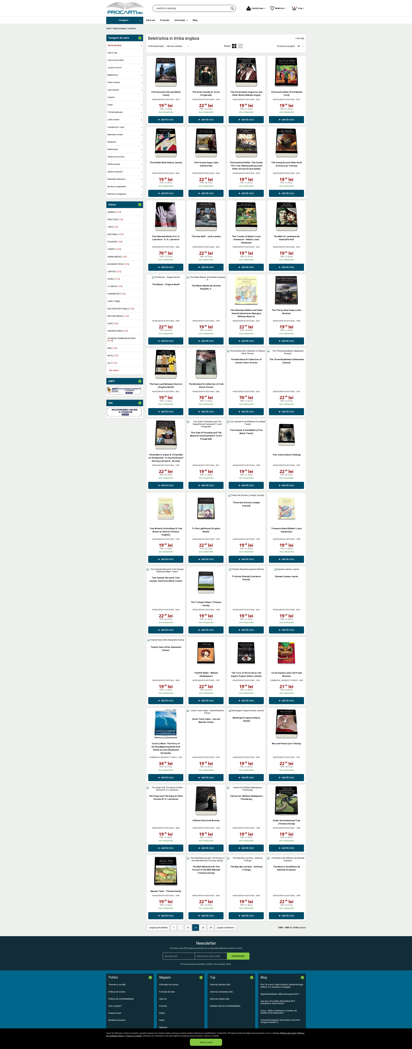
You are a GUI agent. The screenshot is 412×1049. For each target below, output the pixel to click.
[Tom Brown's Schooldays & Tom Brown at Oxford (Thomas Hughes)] (165, 522)
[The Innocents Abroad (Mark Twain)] (165, 86)
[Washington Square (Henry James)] (246, 710)
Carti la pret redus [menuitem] (116, 60)
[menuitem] (124, 20)
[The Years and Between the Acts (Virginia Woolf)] (165, 378)
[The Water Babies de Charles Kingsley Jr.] (206, 279)
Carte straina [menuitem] (114, 45)
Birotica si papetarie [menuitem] (117, 186)
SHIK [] (113, 323)
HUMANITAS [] (116, 294)
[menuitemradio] (240, 46)
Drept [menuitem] (110, 105)
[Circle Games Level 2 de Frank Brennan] (286, 667)
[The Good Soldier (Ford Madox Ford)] (286, 86)
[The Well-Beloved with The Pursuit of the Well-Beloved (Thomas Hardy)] (206, 860)
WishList (279, 8)
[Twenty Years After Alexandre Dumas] (165, 640)
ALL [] (112, 363)
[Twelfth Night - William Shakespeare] (206, 667)
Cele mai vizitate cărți (219, 999)
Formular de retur (167, 992)
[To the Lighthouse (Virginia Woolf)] (206, 522)
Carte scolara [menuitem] (114, 82)
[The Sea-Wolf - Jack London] (206, 230)
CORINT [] (114, 249)
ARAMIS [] (114, 212)
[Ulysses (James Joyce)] (286, 569)
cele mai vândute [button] (174, 46)
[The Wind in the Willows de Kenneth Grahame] (286, 860)
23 (203, 927)
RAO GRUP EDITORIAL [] (121, 308)
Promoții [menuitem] (164, 20)
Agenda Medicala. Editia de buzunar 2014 (280, 994)
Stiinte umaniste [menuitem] (115, 171)
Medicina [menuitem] (112, 142)
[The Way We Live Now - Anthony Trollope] (246, 860)
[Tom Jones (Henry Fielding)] (286, 448)
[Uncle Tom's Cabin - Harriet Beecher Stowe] (206, 713)
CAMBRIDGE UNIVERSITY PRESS (284, 680)
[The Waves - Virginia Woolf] (166, 277)
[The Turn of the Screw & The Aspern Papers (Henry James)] (246, 667)
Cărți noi (163, 999)
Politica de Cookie (288, 1032)
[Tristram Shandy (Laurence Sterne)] (246, 569)
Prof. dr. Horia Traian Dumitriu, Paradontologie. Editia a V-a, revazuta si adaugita (282, 985)
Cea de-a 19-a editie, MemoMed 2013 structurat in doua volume (278, 1002)
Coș (298, 8)
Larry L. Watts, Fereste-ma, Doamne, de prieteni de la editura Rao (279, 1011)
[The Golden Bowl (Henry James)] (165, 156)
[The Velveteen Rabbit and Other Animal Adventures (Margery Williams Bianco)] (246, 304)
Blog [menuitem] (195, 20)
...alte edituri (113, 370)
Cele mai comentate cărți (221, 992)
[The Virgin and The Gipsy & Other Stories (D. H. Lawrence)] (166, 790)
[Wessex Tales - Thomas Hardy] (165, 885)
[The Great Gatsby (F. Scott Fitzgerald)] (206, 86)
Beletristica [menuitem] (113, 75)
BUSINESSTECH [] (118, 264)
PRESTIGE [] (115, 219)
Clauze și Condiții (134, 1035)
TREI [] (113, 227)
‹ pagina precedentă (158, 927)
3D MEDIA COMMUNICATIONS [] (122, 339)
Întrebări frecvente (116, 1020)
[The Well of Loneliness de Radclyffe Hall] (286, 230)
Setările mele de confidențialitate (225, 1006)
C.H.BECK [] (115, 286)
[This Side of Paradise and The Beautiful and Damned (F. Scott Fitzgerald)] (206, 426)
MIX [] (112, 348)
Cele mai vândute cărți (220, 984)
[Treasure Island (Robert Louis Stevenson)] (286, 522)
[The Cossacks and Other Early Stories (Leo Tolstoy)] (286, 156)
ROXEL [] (114, 279)
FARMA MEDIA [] (117, 256)
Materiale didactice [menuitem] (116, 179)
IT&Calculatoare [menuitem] (115, 112)
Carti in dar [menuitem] (112, 53)
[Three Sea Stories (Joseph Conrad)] (246, 495)
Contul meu (257, 8)
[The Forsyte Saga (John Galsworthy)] (206, 156)
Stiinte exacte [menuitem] (114, 164)
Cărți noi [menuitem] (150, 20)
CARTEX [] (114, 271)
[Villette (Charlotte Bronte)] (206, 814)
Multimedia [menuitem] (113, 149)
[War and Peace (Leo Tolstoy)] (286, 737)
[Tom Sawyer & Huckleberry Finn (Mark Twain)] (246, 424)
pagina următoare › (226, 927)
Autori (162, 1020)
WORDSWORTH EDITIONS (163, 100)
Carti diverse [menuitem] (113, 90)
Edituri (162, 1013)
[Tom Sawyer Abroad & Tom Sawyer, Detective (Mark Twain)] (166, 571)
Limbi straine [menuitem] (113, 119)
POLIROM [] (115, 242)
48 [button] (298, 46)
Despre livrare (114, 1013)
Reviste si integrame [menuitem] (117, 194)
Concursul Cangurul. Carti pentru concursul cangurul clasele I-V (280, 1021)
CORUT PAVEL (114, 301)
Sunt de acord (206, 1042)
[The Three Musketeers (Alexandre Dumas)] (286, 353)
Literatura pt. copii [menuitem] (116, 127)
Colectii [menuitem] (111, 97)
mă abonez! (238, 956)
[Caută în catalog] (232, 8)
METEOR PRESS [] (118, 316)
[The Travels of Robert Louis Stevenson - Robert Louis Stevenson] (246, 230)
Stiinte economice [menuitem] (116, 157)
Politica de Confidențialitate (121, 999)
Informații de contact (168, 984)
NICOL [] (113, 355)
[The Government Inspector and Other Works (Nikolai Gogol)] (246, 86)
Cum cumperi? (115, 1006)
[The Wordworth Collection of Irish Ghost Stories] (206, 378)
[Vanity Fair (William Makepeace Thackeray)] (246, 790)
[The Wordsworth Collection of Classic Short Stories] (246, 353)
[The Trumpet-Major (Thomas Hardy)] (206, 596)
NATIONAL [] (115, 234)
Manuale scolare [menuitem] (115, 134)
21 (188, 927)
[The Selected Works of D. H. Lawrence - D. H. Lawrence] (165, 230)
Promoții (163, 1006)
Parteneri (163, 1027)
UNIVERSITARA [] (118, 331)
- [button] (140, 38)
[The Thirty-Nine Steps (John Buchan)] (286, 304)
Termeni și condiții (117, 984)
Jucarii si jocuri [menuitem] (115, 67)
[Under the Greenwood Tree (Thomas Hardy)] (286, 814)
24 (211, 927)
